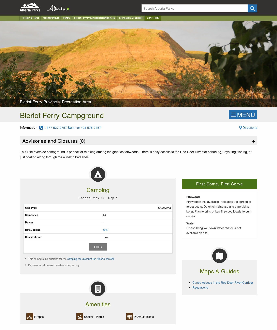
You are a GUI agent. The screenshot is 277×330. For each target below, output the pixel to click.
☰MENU (243, 114)
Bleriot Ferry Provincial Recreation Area (94, 18)
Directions (249, 127)
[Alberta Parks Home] (32, 7)
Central (66, 18)
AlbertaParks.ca (51, 18)
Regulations (200, 287)
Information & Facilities (131, 18)
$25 (105, 230)
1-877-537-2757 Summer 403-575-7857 (72, 127)
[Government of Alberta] (57, 7)
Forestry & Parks (30, 18)
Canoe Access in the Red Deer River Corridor (222, 282)
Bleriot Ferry (153, 18)
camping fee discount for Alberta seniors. (91, 259)
